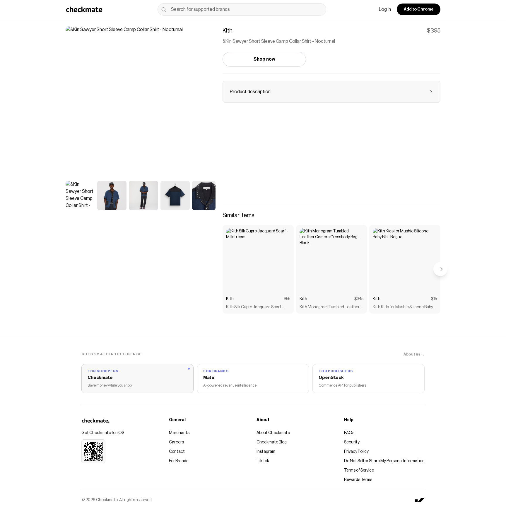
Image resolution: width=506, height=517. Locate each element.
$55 (287, 299)
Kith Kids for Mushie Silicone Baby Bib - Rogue (403, 307)
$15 (434, 299)
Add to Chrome (418, 9)
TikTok (263, 461)
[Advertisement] (331, 158)
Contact (177, 452)
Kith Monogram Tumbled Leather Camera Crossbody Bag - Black (330, 307)
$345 (358, 299)
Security (352, 442)
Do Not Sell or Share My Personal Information (384, 461)
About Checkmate (273, 433)
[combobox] (242, 9)
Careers (176, 442)
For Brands (178, 461)
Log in (385, 9)
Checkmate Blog (272, 442)
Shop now (264, 59)
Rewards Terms (358, 480)
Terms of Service (359, 470)
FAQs (349, 433)
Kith (230, 299)
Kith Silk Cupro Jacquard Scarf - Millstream (254, 307)
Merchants (179, 433)
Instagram (266, 452)
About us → (414, 354)
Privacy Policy (356, 452)
